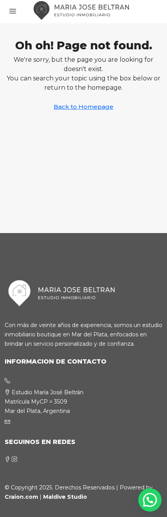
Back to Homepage (83, 106)
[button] (150, 500)
